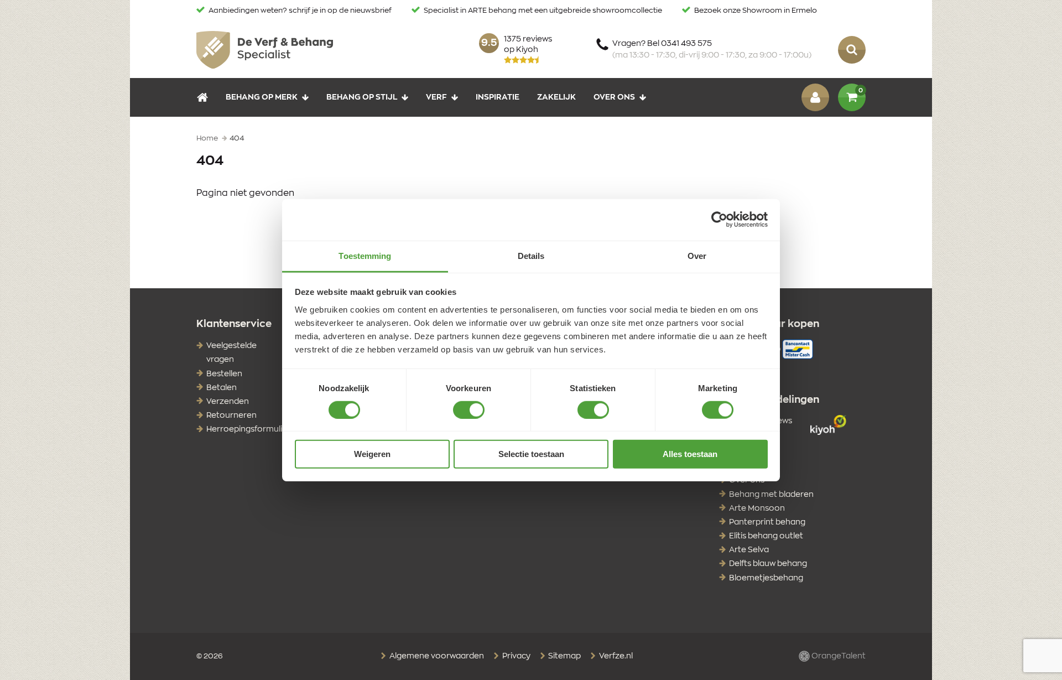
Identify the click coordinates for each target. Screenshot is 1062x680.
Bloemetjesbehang (766, 578)
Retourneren (231, 415)
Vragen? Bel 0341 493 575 (711, 49)
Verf (436, 97)
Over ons (614, 97)
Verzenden (227, 402)
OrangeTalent (838, 656)
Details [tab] (531, 255)
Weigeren (372, 454)
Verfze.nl (615, 656)
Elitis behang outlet (766, 536)
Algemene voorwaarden (436, 656)
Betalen (221, 388)
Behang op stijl (361, 97)
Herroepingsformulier (248, 429)
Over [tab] (697, 255)
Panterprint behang (767, 522)
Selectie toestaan (531, 454)
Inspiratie (497, 97)
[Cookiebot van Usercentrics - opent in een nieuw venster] (719, 219)
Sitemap (563, 656)
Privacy (515, 656)
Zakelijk (556, 97)
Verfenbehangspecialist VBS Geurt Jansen (264, 49)
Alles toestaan (690, 454)
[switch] (469, 410)
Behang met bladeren (771, 495)
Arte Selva (749, 550)
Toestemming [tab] (365, 255)
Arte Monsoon (757, 508)
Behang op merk (262, 97)
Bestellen (224, 374)
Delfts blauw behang (768, 564)
